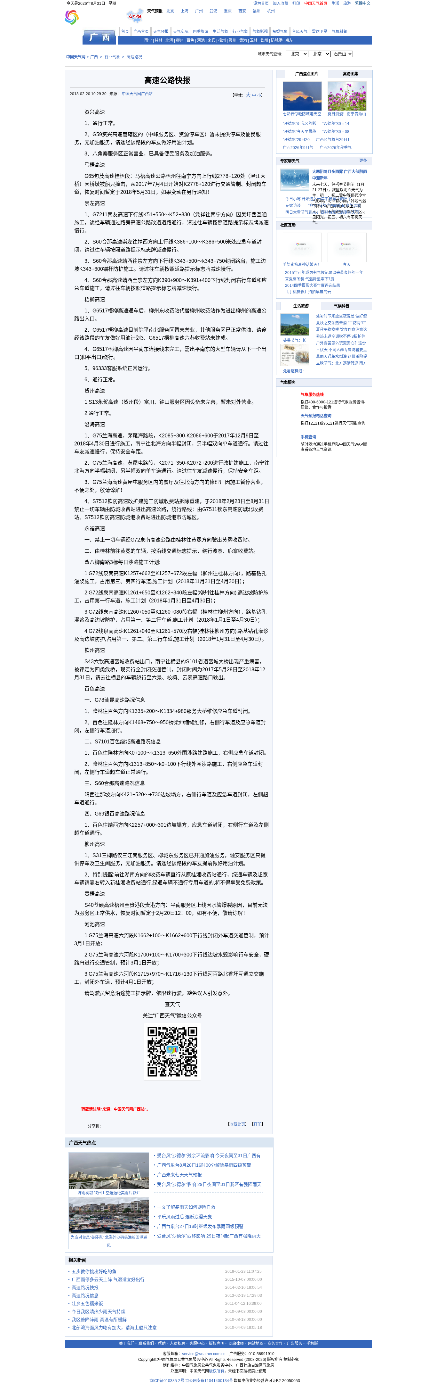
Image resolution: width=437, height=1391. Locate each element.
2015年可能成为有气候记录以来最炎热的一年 (324, 272)
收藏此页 (237, 1124)
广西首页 (141, 31)
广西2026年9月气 (298, 147)
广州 (199, 11)
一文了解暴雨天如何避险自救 (186, 1207)
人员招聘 (177, 1343)
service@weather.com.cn (204, 1354)
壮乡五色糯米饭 (87, 1303)
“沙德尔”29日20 (296, 139)
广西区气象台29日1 (333, 139)
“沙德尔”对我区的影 (299, 123)
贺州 (232, 40)
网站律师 (236, 1343)
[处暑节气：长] (294, 324)
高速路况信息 (85, 1295)
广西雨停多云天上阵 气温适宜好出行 (108, 1279)
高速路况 (134, 57)
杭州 (271, 11)
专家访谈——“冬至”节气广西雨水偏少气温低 (323, 205)
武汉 (213, 11)
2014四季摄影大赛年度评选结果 (312, 285)
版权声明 (216, 1343)
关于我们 (126, 1343)
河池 (201, 40)
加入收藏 (280, 3)
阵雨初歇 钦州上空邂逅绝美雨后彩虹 (109, 1193)
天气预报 (161, 31)
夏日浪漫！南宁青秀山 (347, 114)
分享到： (95, 1126)
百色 (190, 40)
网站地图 (255, 1343)
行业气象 (240, 31)
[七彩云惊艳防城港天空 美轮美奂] (302, 109)
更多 (363, 160)
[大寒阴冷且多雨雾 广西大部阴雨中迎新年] (294, 189)
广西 (94, 57)
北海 (169, 40)
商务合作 (275, 1343)
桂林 (159, 40)
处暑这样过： (294, 371)
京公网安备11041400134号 (209, 1381)
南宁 (148, 40)
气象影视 (260, 31)
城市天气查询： (271, 54)
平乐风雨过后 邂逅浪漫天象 (184, 1216)
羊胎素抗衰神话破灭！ (302, 264)
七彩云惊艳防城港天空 (302, 114)
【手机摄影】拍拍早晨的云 (308, 292)
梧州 (222, 40)
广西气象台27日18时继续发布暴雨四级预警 (200, 1226)
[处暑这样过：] (294, 355)
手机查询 (308, 437)
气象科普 (339, 31)
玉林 (254, 40)
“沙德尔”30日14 (335, 123)
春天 (347, 264)
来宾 (211, 40)
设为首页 (261, 3)
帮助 (162, 1343)
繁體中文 (362, 3)
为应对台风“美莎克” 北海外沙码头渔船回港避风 (109, 1241)
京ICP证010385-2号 (166, 1381)
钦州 (264, 40)
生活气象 (220, 31)
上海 (184, 11)
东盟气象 (280, 31)
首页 (125, 31)
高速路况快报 (85, 1287)
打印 (296, 3)
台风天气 (299, 31)
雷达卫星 (319, 31)
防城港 (276, 40)
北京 (170, 11)
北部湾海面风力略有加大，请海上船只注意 (114, 1327)
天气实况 (180, 31)
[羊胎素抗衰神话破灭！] (302, 261)
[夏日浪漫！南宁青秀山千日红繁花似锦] (347, 109)
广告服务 (294, 1343)
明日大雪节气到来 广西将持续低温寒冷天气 (322, 212)
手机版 (312, 1343)
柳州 (180, 40)
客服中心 (197, 1343)
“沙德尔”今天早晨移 (299, 131)
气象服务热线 (312, 395)
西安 (242, 11)
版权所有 (216, 1371)
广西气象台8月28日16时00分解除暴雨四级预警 (204, 1165)
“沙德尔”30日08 (335, 131)
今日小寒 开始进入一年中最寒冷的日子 (318, 199)
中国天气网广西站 (137, 94)
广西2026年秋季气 (336, 147)
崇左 (289, 40)
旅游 (347, 3)
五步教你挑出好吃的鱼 (94, 1271)
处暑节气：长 (294, 340)
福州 (256, 11)
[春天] (347, 261)
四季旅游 (200, 31)
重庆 (228, 11)
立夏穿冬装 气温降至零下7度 (309, 279)
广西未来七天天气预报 (179, 1174)
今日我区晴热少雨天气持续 (98, 1311)
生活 (335, 3)
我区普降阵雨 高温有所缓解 (99, 1319)
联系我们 (146, 1343)
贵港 (243, 40)
